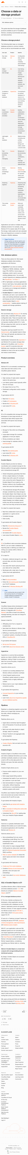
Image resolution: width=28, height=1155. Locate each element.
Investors (17, 1041)
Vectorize (12, 167)
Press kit (17, 1046)
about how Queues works (16, 646)
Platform (11, 6)
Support (3, 1083)
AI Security (4, 1099)
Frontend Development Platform (4, 1103)
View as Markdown (19, 18)
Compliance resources (18, 1057)
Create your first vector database (12, 866)
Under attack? (5, 1048)
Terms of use (12, 1149)
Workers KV (17, 313)
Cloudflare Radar (5, 1077)
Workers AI (12, 830)
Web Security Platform (4, 1113)
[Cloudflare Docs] (2, 2)
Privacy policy (9, 1147)
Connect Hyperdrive (8, 693)
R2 (11, 69)
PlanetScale (9, 279)
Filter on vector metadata (10, 854)
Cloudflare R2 (11, 637)
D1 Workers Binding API (16, 586)
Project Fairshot (5, 1064)
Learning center (19, 1077)
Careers (17, 1039)
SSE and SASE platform (5, 1094)
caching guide (7, 443)
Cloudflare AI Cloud (6, 1097)
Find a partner (5, 1044)
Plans (2, 1037)
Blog (2, 1087)
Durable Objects (16, 532)
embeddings (21, 169)
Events (3, 1085)
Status (3, 1081)
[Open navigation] (25, 2)
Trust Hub (17, 1060)
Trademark (19, 1149)
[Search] (19, 2)
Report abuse (18, 1068)
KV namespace (12, 401)
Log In (2, 1120)
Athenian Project (5, 1058)
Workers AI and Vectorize (15, 868)
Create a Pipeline (7, 743)
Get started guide (13, 450)
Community (18, 1079)
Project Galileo (5, 1056)
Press (16, 1044)
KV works (11, 398)
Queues (12, 151)
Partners (3, 1041)
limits (21, 1001)
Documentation (19, 1074)
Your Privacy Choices (15, 1152)
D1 (11, 136)
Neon (17, 279)
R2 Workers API (13, 455)
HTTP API (19, 910)
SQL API (14, 813)
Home (2, 6)
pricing (17, 1001)
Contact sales (5, 1039)
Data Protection (19, 1062)
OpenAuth (22, 340)
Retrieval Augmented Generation (17, 850)
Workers (7, 6)
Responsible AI (19, 1064)
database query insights (10, 925)
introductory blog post (15, 526)
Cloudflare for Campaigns (5, 1061)
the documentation (11, 579)
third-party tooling (17, 912)
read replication (17, 286)
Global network (19, 1048)
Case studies (4, 1079)
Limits (13, 406)
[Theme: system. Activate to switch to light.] (22, 2)
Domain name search (6, 1050)
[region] (14, 136)
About (16, 1037)
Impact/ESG (4, 1066)
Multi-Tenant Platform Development (4, 1108)
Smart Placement (8, 937)
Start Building (4, 1118)
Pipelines (12, 182)
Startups (3, 1046)
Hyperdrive (13, 91)
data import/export (19, 922)
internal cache (5, 332)
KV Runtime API (13, 403)
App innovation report (7, 1074)
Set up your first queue (9, 644)
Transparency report (20, 1066)
